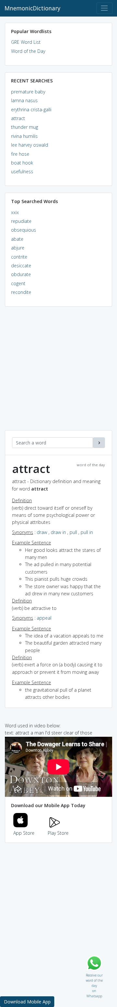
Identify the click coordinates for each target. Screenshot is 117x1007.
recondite (21, 292)
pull (73, 532)
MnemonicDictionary (32, 8)
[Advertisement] (58, 371)
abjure (17, 248)
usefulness (22, 171)
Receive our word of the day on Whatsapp (94, 974)
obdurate (21, 274)
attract (18, 118)
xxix (15, 212)
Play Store (58, 833)
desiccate (21, 265)
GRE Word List (26, 42)
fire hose (20, 154)
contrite (19, 257)
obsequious (23, 230)
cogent (18, 283)
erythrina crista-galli (31, 109)
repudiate (21, 221)
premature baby (28, 92)
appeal (44, 618)
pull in (87, 532)
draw (42, 532)
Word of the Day (28, 51)
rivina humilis (24, 136)
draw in (58, 532)
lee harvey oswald (29, 145)
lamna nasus (24, 100)
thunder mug (24, 127)
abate (17, 239)
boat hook (22, 163)
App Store (23, 833)
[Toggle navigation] (104, 8)
